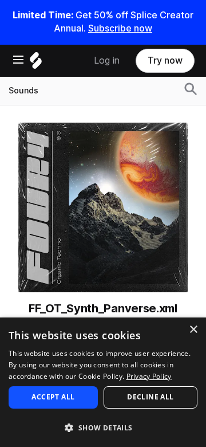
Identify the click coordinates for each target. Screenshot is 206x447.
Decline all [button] (150, 397)
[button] (103, 427)
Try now (165, 60)
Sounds (23, 90)
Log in (107, 60)
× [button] (193, 330)
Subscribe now (120, 28)
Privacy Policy (149, 376)
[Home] (36, 63)
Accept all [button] (52, 397)
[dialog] (103, 382)
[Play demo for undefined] (103, 207)
